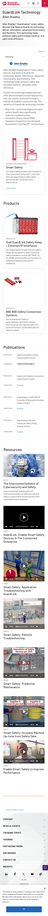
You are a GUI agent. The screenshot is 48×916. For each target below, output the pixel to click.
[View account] (38, 3)
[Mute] (37, 527)
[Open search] (29, 3)
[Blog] (40, 874)
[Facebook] (15, 874)
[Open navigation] (45, 3)
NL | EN (24, 879)
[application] (24, 517)
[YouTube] (32, 874)
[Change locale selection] (33, 3)
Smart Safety (8, 139)
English (20, 385)
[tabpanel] (24, 429)
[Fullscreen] (42, 527)
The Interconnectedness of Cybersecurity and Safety (23, 456)
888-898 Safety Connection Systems (18, 275)
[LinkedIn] (7, 874)
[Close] (45, 888)
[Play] (6, 527)
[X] (23, 874)
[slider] (22, 579)
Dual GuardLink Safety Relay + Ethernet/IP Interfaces (21, 215)
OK (24, 909)
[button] (24, 517)
